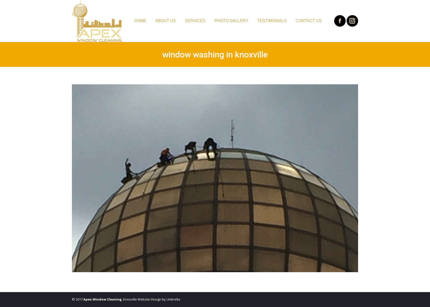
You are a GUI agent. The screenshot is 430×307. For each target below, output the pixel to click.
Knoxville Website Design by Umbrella (151, 299)
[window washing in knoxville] (215, 178)
